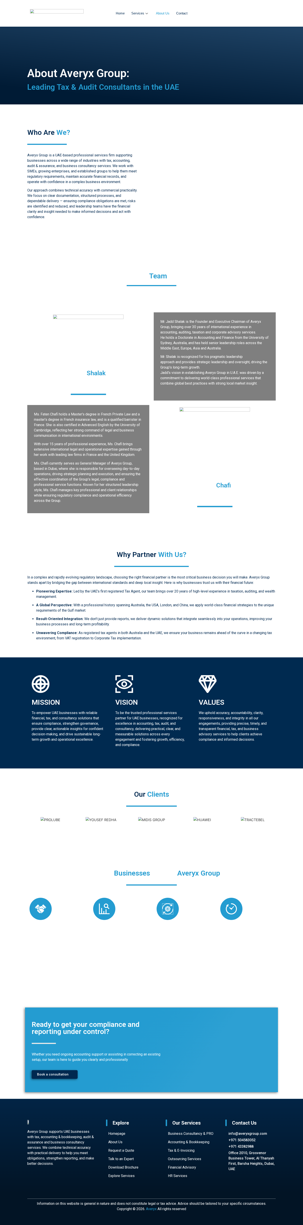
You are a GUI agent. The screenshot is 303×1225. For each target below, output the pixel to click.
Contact (181, 13)
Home (120, 13)
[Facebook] (32, 1183)
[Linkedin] (86, 1183)
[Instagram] (59, 1183)
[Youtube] (46, 1183)
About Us (162, 13)
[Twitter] (72, 1183)
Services (137, 13)
